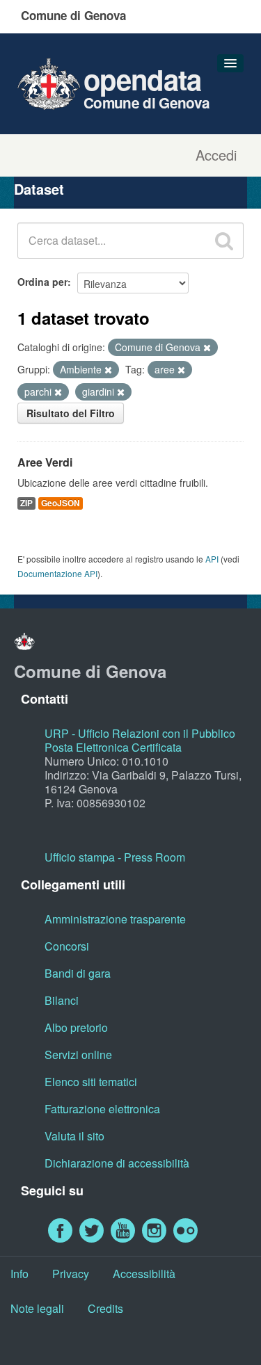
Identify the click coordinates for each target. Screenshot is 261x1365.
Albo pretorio (76, 1027)
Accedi (216, 155)
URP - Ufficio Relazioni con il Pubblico (140, 733)
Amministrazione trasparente (115, 919)
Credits (105, 1308)
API (212, 559)
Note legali (37, 1308)
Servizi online (78, 1055)
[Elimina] (207, 347)
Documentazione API (57, 573)
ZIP (26, 503)
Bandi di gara (78, 973)
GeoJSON (60, 503)
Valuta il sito (74, 1136)
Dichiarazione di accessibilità (117, 1163)
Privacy (70, 1274)
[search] (224, 240)
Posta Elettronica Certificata (113, 747)
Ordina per (42, 282)
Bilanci (62, 1000)
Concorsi (67, 946)
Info (19, 1274)
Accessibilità (144, 1274)
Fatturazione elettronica (102, 1109)
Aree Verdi (44, 462)
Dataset (39, 189)
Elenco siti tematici (91, 1082)
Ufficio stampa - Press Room (115, 857)
